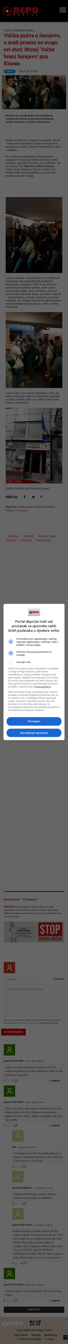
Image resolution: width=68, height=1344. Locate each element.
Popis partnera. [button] (42, 686)
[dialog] (34, 672)
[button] (34, 662)
